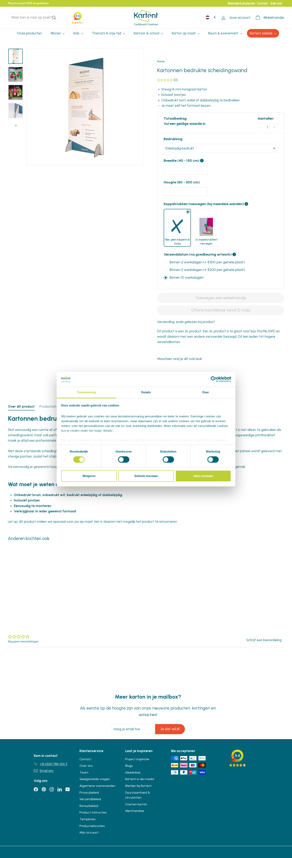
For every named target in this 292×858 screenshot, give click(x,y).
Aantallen (265, 118)
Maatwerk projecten (241, 3)
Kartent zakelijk (261, 33)
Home (161, 61)
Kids (76, 33)
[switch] (123, 459)
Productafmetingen (55, 406)
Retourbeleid (88, 806)
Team (83, 772)
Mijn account (88, 832)
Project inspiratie (137, 759)
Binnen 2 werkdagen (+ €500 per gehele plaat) (207, 262)
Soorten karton (136, 804)
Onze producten (29, 33)
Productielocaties (92, 826)
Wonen (56, 33)
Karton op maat (184, 33)
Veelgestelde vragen (94, 779)
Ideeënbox (133, 772)
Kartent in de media (139, 779)
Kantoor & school (147, 33)
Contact (262, 3)
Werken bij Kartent (138, 786)
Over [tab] (205, 392)
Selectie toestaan (146, 476)
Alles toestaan (203, 476)
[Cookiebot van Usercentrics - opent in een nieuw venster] (213, 379)
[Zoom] (85, 106)
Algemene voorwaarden (97, 786)
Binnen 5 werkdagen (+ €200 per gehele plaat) (207, 270)
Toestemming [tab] (86, 392)
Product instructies (92, 812)
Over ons (276, 3)
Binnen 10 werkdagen (187, 277)
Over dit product (21, 406)
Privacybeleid (89, 792)
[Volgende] (16, 124)
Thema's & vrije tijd (107, 33)
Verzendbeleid (90, 799)
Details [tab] (146, 392)
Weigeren (89, 476)
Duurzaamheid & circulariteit (137, 795)
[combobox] (34, 17)
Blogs (129, 766)
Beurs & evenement (223, 33)
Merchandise (134, 811)
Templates (87, 819)
